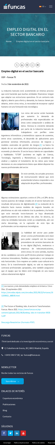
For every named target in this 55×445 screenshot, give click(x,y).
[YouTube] (23, 433)
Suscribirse (11, 381)
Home (8, 41)
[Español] (42, 6)
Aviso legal (7, 443)
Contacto (7, 416)
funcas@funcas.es (32, 355)
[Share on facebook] (27, 65)
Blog (5, 410)
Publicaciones (9, 404)
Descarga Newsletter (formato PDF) (17, 322)
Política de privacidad (21, 443)
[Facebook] (4, 433)
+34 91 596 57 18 (12, 355)
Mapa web (51, 443)
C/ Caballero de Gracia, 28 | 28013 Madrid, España (27, 348)
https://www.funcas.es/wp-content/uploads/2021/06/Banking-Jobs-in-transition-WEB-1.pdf (26, 312)
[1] (41, 145)
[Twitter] (10, 433)
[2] (36, 204)
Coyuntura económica (13, 398)
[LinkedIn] (16, 433)
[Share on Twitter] (17, 65)
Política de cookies (38, 443)
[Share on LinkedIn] (22, 65)
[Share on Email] (37, 65)
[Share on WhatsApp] (32, 65)
